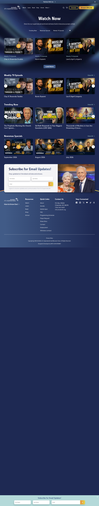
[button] (95, 2)
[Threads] (94, 202)
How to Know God (11, 204)
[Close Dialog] (97, 496)
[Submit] (50, 184)
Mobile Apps (44, 209)
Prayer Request (44, 218)
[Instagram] (80, 202)
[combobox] (69, 30)
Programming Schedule (47, 215)
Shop (37, 7)
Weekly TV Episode (58, 30)
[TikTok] (90, 202)
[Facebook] (76, 202)
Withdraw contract (45, 230)
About (47, 7)
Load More (49, 66)
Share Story (43, 221)
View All (90, 75)
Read (33, 7)
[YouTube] (87, 202)
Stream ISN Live (86, 8)
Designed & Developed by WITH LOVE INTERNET (49, 243)
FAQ (41, 212)
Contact (42, 224)
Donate (73, 8)
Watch (24, 7)
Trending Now (33, 30)
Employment (44, 227)
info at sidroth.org (60, 209)
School (42, 7)
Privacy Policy (49, 238)
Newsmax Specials (45, 30)
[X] (83, 202)
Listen (29, 7)
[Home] (12, 8)
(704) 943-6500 (60, 207)
